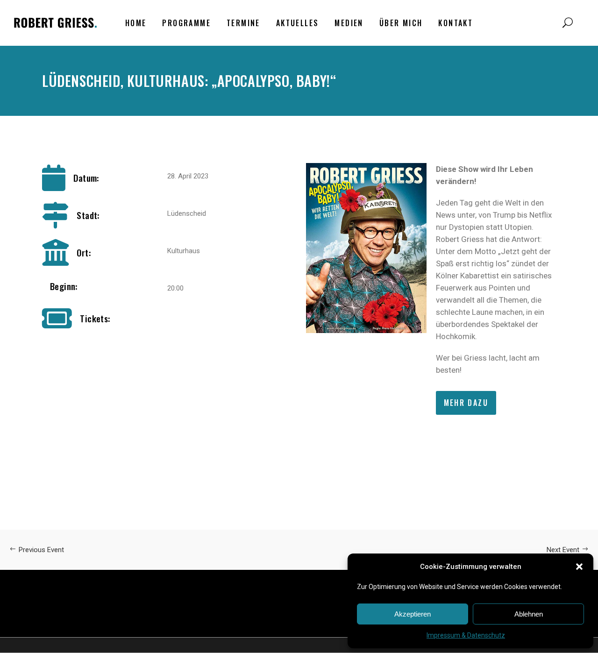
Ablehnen (528, 614)
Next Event (563, 550)
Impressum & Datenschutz (466, 635)
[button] (579, 566)
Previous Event (41, 550)
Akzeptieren (412, 614)
